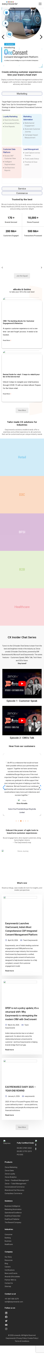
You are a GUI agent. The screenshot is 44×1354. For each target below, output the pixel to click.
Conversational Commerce (15, 1187)
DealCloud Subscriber (13, 1216)
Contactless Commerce (13, 1193)
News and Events (11, 1273)
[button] (40, 787)
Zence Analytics (11, 1177)
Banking (8, 1238)
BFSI (22, 523)
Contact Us (9, 1283)
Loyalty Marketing (10, 116)
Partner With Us (10, 1280)
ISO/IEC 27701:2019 (24, 1151)
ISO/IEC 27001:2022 (24, 1148)
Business (8, 1241)
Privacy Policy (22, 1338)
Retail (22, 448)
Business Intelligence (12, 1206)
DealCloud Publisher (12, 1219)
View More (22, 410)
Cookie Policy (33, 1338)
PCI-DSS (20, 1155)
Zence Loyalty (10, 1174)
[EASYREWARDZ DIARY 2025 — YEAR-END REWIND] (22, 1070)
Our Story (8, 1257)
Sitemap (8, 1286)
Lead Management (31, 149)
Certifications (10, 1270)
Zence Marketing (11, 1167)
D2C (22, 486)
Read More (6, 340)
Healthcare (22, 598)
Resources (9, 1260)
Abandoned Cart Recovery (14, 1190)
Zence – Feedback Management (17, 1180)
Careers (8, 1267)
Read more (9, 971)
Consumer (8, 1234)
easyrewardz (30, 1096)
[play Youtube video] (22, 684)
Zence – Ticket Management (15, 1184)
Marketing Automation (13, 1209)
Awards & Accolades (12, 1277)
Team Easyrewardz (30, 940)
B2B (22, 560)
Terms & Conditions (22, 1341)
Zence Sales (9, 1170)
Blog (6, 1263)
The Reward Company (13, 1222)
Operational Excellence (13, 1213)
